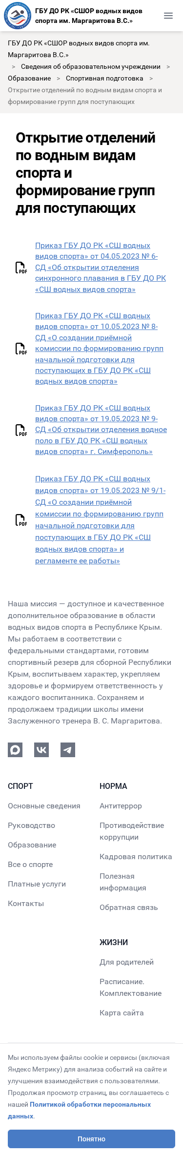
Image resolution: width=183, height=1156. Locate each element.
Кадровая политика (136, 856)
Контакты (26, 903)
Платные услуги (37, 883)
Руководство (31, 825)
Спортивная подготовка (104, 78)
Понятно (91, 1139)
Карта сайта (122, 1012)
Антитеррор (121, 805)
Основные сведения (44, 805)
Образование (29, 78)
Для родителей (127, 962)
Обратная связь (129, 907)
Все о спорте (30, 864)
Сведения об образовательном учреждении (91, 66)
